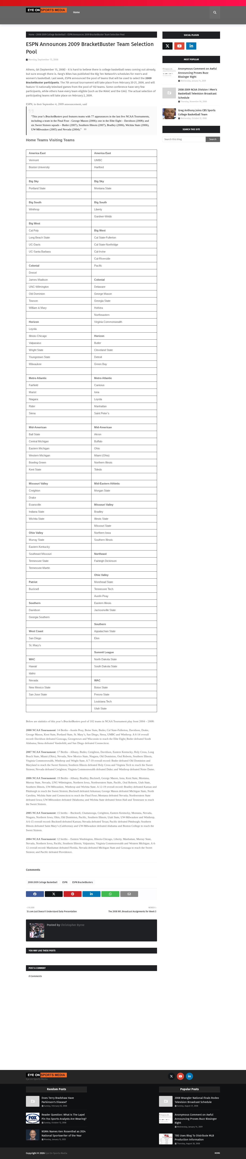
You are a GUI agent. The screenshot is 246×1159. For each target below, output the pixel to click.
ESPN (64, 882)
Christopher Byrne (72, 925)
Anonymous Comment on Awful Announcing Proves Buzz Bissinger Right (197, 72)
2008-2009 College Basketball (51, 34)
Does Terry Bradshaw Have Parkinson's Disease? (58, 1100)
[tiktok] (203, 46)
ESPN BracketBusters (82, 882)
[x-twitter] (167, 46)
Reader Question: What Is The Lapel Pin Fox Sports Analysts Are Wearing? (64, 1116)
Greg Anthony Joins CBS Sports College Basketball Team (196, 112)
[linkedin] (191, 46)
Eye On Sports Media (56, 1153)
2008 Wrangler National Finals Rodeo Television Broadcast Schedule (197, 1100)
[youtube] (179, 46)
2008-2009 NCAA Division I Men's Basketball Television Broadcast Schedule (197, 93)
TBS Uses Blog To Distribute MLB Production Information (194, 1137)
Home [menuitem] (76, 12)
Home (31, 34)
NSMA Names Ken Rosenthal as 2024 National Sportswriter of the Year (64, 1133)
